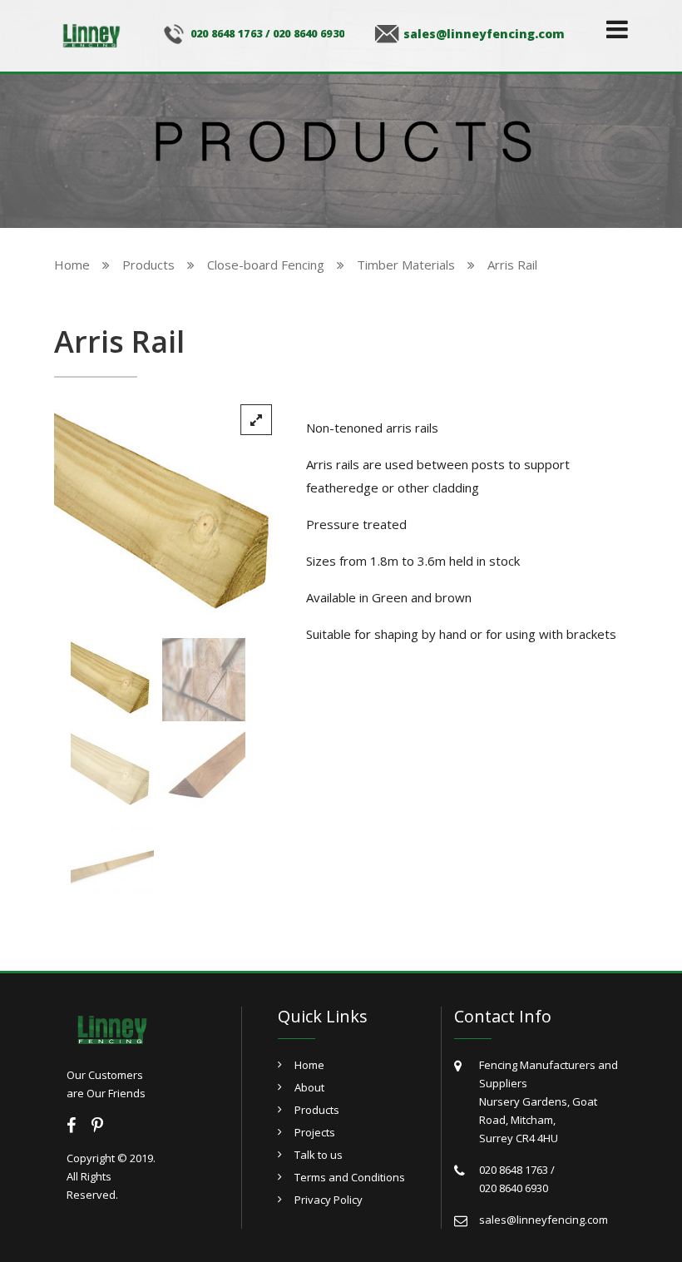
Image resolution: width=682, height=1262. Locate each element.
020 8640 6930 (308, 34)
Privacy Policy (328, 1199)
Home (309, 1064)
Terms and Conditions (349, 1177)
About (309, 1087)
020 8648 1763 (226, 34)
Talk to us (318, 1154)
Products (316, 1109)
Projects (314, 1132)
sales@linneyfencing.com (484, 34)
